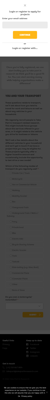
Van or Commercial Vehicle (24, 184)
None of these (18, 290)
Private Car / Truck (21, 173)
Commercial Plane (20, 273)
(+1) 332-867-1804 (14, 367)
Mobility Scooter (19, 196)
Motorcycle (17, 179)
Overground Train (20, 207)
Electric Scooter (19, 250)
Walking (16, 190)
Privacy (6, 344)
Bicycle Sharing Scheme (23, 244)
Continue (25, 34)
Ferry (14, 221)
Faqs (5, 348)
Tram (14, 255)
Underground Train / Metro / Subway (22, 214)
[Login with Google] (38, 53)
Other (14, 284)
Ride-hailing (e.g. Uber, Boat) (25, 267)
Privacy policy (26, 396)
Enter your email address (14, 18)
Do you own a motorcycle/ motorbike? (18, 298)
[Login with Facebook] (8, 53)
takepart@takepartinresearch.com (22, 371)
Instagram (35, 352)
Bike (14, 233)
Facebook (34, 344)
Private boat (18, 227)
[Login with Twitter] (23, 53)
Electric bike (17, 238)
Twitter (33, 348)
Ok (19, 396)
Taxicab (15, 261)
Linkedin (34, 356)
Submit (33, 314)
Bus (13, 201)
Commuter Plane (20, 278)
